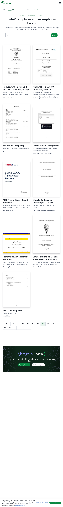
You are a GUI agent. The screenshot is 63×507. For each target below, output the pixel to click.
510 (53, 324)
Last (27, 328)
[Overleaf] (6, 3)
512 (10, 328)
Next (20, 328)
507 (38, 324)
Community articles (34, 10)
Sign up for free (24, 365)
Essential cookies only (42, 502)
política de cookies (20, 505)
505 (28, 324)
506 (33, 324)
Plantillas (16, 10)
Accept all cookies (55, 503)
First (6, 324)
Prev (14, 324)
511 (5, 328)
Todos (9, 10)
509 (48, 324)
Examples (24, 10)
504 (23, 324)
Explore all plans (38, 365)
